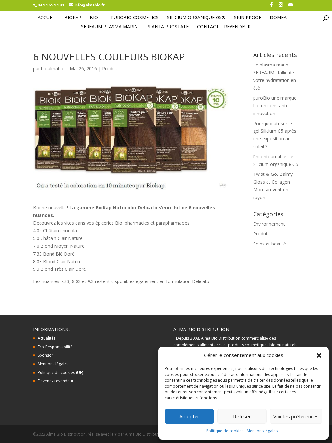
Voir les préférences (296, 416)
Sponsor (45, 355)
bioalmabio (53, 69)
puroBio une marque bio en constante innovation (275, 105)
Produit (109, 69)
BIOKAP (73, 17)
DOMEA (278, 17)
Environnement (269, 224)
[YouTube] (290, 7)
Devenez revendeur (56, 381)
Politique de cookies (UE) (60, 372)
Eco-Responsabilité (55, 347)
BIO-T (96, 17)
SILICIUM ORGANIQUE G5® (196, 17)
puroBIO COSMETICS (135, 17)
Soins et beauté (269, 244)
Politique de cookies (224, 431)
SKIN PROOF (247, 17)
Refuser (242, 416)
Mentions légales (262, 431)
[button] (319, 355)
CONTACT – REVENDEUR (224, 27)
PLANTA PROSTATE (167, 27)
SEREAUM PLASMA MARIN (109, 27)
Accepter (189, 416)
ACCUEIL (47, 17)
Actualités (46, 338)
